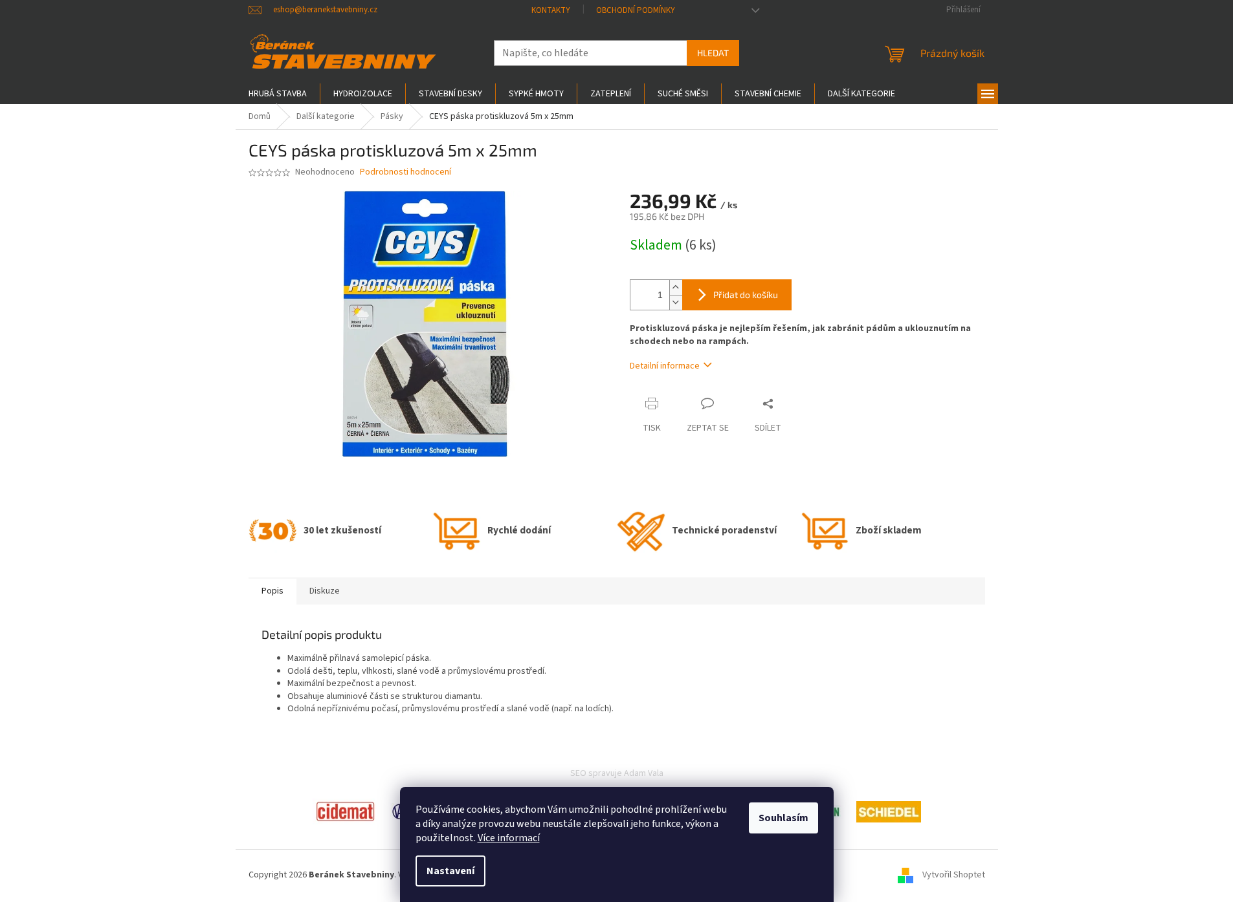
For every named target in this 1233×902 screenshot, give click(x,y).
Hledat (713, 52)
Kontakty (550, 10)
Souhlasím (783, 818)
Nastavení (450, 871)
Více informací (509, 838)
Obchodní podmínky (635, 10)
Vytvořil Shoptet (953, 875)
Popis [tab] (272, 591)
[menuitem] (278, 93)
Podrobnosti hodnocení (405, 172)
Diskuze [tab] (324, 591)
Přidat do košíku (745, 294)
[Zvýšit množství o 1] (675, 287)
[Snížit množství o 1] (675, 302)
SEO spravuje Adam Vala (616, 773)
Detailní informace (665, 366)
